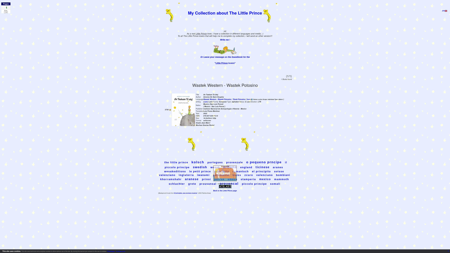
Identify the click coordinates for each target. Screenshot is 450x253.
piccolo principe (254, 183)
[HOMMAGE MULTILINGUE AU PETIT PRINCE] (251, 99)
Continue (111, 251)
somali (275, 183)
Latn (206, 101)
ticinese (263, 167)
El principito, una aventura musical (185, 193)
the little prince (176, 162)
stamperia (248, 179)
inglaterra (186, 175)
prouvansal (207, 183)
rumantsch (240, 171)
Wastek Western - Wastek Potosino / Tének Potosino (224, 99)
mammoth (281, 179)
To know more (120, 251)
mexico (265, 179)
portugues (215, 162)
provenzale (234, 162)
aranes (278, 167)
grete (192, 183)
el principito (261, 171)
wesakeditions (175, 171)
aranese (192, 179)
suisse (279, 171)
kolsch (197, 162)
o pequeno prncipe (264, 162)
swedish (200, 167)
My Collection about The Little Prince (225, 13)
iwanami (203, 175)
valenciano (264, 175)
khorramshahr (171, 179)
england (246, 167)
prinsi (206, 179)
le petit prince (200, 171)
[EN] (443, 10)
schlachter (177, 183)
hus (248, 99)
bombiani (283, 175)
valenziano (167, 175)
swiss (236, 175)
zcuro (248, 175)
